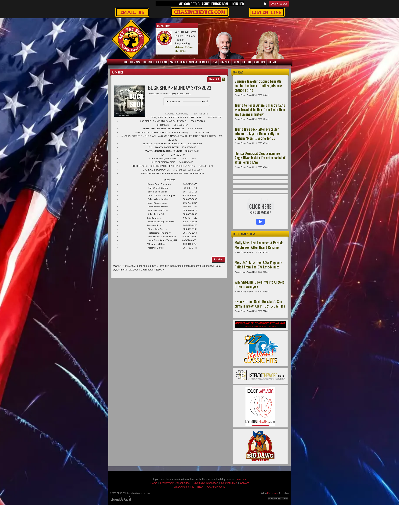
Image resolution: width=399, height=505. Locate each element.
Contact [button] (272, 62)
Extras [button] (236, 62)
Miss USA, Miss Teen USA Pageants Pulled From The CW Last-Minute (258, 264)
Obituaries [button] (148, 62)
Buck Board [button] (162, 62)
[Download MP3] (207, 101)
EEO (200, 486)
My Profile (180, 51)
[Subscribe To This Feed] (223, 79)
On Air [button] (214, 62)
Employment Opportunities (175, 483)
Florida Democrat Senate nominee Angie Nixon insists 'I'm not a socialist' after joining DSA (260, 157)
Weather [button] (174, 62)
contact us (240, 479)
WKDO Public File (184, 486)
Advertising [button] (259, 62)
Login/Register (279, 3)
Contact (244, 483)
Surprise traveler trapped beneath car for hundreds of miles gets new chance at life (258, 85)
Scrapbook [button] (225, 62)
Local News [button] (135, 62)
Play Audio (175, 101)
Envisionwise (273, 493)
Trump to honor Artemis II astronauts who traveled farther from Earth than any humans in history (260, 109)
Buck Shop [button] (204, 62)
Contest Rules (229, 483)
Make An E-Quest (184, 47)
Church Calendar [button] (188, 62)
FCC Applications (215, 486)
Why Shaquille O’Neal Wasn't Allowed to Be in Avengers (259, 284)
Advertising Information (205, 483)
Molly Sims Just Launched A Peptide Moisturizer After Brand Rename (259, 245)
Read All (214, 79)
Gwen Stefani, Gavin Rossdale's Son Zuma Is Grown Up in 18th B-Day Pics (260, 304)
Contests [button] (246, 62)
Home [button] (125, 62)
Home (153, 483)
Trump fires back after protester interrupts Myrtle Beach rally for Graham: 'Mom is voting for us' (257, 133)
